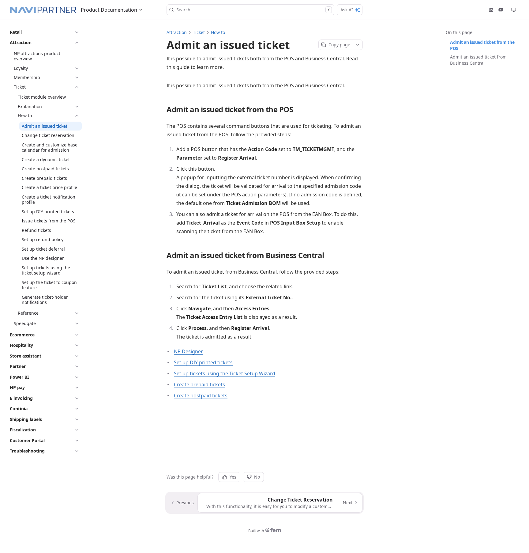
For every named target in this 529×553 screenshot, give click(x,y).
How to (218, 32)
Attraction (177, 32)
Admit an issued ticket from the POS (482, 45)
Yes (233, 477)
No (257, 477)
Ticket (199, 32)
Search (253, 10)
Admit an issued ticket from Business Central (478, 60)
